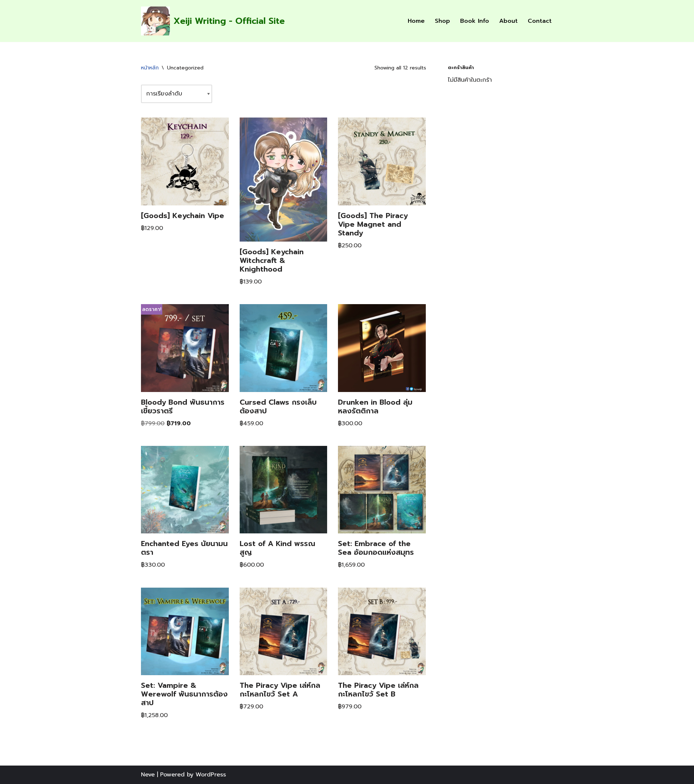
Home (416, 21)
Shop (442, 21)
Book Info (474, 21)
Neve (148, 774)
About (508, 21)
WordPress (211, 774)
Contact (540, 21)
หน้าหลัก (150, 68)
